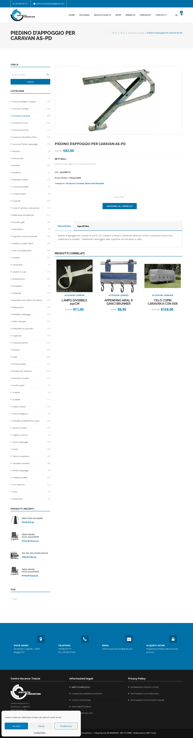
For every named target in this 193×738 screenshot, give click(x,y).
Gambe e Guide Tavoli (31, 243)
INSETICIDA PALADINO (32, 518)
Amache (31, 151)
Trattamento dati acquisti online (147, 700)
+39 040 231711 (21, 3)
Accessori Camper (31, 108)
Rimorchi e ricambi (31, 378)
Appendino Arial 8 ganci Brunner (118, 302)
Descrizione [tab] (64, 226)
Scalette (31, 392)
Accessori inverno (31, 130)
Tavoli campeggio (31, 442)
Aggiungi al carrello (120, 206)
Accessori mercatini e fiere (31, 137)
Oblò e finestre (31, 321)
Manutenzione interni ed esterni (31, 300)
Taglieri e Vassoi (31, 435)
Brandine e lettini (31, 179)
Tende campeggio (31, 470)
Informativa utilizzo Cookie (144, 687)
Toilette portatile (31, 477)
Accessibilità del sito (82, 713)
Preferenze (66, 726)
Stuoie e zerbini (31, 428)
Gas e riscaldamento (31, 250)
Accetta (16, 726)
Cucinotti (31, 201)
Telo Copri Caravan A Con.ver (163, 302)
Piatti (31, 357)
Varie (31, 491)
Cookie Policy (39, 732)
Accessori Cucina (31, 122)
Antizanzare (31, 158)
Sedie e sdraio (31, 406)
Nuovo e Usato (102, 15)
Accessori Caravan (136, 33)
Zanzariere (31, 498)
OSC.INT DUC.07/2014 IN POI (35, 553)
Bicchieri (31, 165)
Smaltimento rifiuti (81, 706)
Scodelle (31, 399)
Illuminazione (31, 279)
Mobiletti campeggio (31, 314)
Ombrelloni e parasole (31, 328)
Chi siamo (84, 15)
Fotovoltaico (31, 229)
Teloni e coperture (31, 456)
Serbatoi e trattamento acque (31, 420)
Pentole (31, 349)
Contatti (161, 15)
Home (72, 15)
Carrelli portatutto (31, 186)
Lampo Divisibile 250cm (74, 302)
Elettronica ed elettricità (31, 215)
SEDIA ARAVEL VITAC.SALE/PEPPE (30, 535)
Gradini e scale (31, 271)
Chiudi (41, 726)
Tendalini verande (31, 463)
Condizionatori (31, 193)
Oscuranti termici (31, 342)
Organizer (31, 335)
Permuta (130, 15)
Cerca (30, 81)
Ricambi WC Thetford (31, 371)
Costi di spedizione (81, 700)
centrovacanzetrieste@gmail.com (50, 3)
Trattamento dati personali (144, 693)
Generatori (31, 264)
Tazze (31, 449)
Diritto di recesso (81, 687)
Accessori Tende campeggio (31, 144)
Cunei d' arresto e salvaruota (31, 208)
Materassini (31, 307)
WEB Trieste (151, 733)
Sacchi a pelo (31, 385)
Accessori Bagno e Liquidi (31, 101)
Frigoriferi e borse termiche (31, 236)
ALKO (15, 599)
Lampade (31, 293)
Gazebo (31, 257)
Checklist (145, 15)
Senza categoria (31, 413)
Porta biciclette (31, 364)
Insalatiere (31, 286)
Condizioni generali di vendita (87, 693)
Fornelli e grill (31, 222)
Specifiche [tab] (83, 226)
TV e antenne (31, 484)
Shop (118, 15)
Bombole (31, 172)
